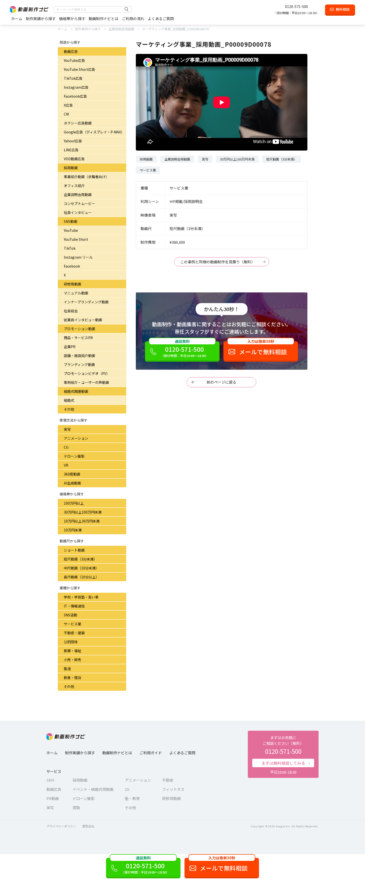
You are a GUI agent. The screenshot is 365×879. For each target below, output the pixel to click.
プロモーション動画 (79, 328)
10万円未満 (73, 529)
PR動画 (52, 798)
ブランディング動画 (79, 364)
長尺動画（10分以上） (81, 576)
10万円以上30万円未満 (82, 521)
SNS (50, 780)
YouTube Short (76, 239)
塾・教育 (132, 798)
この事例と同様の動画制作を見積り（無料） (217, 261)
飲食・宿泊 (72, 677)
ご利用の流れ (133, 18)
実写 (67, 429)
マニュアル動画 (76, 292)
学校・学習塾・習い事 (81, 597)
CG (66, 447)
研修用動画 (72, 283)
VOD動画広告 (74, 158)
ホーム (16, 18)
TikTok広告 (73, 78)
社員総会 (71, 310)
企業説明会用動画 (78, 194)
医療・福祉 (72, 650)
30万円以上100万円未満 (83, 512)
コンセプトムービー (79, 203)
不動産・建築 (74, 632)
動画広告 (71, 51)
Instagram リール (78, 257)
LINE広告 (71, 149)
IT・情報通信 (74, 605)
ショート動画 (74, 550)
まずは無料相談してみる (283, 763)
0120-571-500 (296, 6)
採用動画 (71, 167)
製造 (67, 668)
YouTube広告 (74, 60)
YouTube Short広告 (79, 69)
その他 (69, 409)
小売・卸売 (72, 659)
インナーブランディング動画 (86, 301)
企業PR (69, 346)
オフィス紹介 (74, 185)
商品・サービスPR (78, 337)
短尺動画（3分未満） (80, 559)
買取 (76, 807)
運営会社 (88, 826)
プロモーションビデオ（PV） (87, 373)
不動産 (167, 780)
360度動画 (72, 474)
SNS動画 (70, 221)
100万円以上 (74, 503)
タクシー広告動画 (78, 122)
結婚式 (69, 400)
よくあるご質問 (161, 18)
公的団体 (71, 641)
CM (66, 114)
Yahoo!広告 (73, 140)
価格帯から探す (72, 18)
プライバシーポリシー (61, 826)
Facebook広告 (75, 96)
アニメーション (76, 438)
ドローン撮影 (74, 456)
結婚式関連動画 (76, 391)
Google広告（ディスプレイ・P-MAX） (94, 131)
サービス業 (72, 623)
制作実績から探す (41, 18)
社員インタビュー (78, 212)
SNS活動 (70, 614)
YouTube (71, 230)
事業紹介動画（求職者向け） (86, 176)
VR (66, 465)
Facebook (72, 266)
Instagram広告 (76, 87)
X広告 (68, 105)
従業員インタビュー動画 (83, 319)
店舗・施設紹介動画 (79, 355)
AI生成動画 (72, 482)
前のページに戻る (221, 382)
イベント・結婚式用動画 (93, 789)
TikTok (69, 248)
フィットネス (173, 789)
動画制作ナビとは (103, 18)
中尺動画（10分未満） (81, 567)
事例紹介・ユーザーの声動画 (86, 382)
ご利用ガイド (151, 752)
